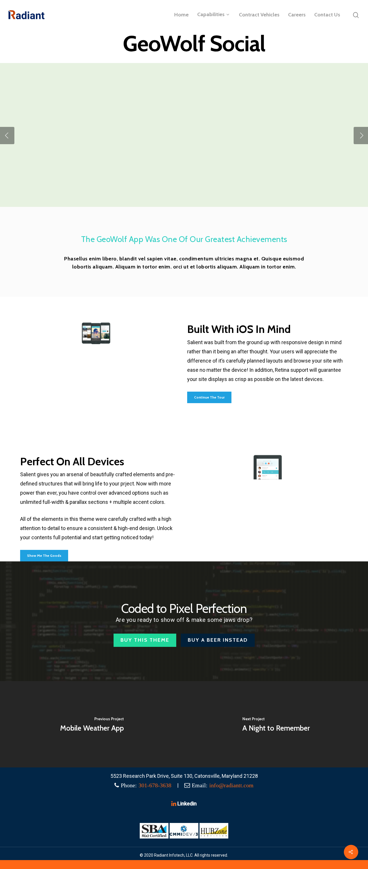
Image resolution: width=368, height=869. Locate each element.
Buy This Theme (144, 640)
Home (181, 14)
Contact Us (327, 14)
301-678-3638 (155, 785)
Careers (297, 14)
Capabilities (211, 14)
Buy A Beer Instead (218, 640)
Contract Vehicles (259, 14)
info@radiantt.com (231, 785)
